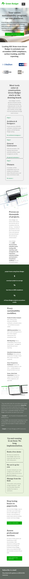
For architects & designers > (14, 135)
